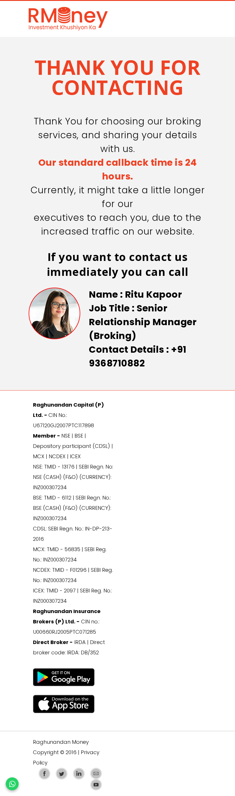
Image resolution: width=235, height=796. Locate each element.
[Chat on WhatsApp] (12, 783)
